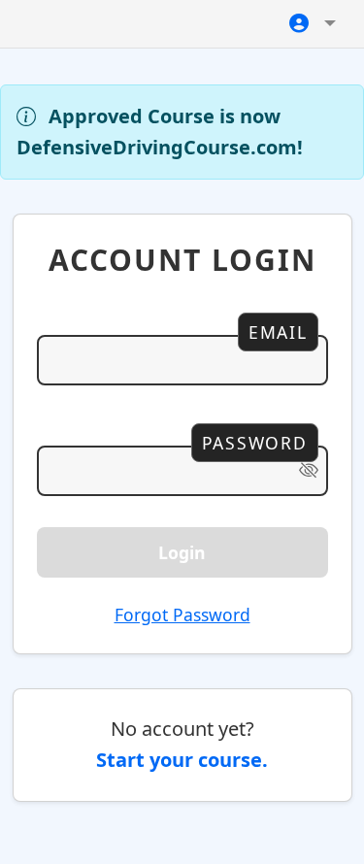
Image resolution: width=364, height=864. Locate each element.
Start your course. (182, 760)
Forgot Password (182, 614)
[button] (312, 24)
